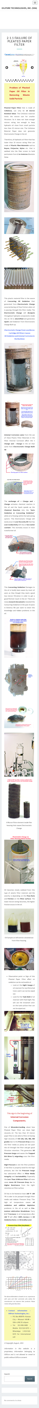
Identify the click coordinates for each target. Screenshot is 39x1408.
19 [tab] (22, 81)
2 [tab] (8, 80)
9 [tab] (25, 80)
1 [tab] (5, 80)
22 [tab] (29, 81)
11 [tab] (30, 80)
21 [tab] (27, 81)
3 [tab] (10, 80)
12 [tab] (33, 80)
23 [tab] (32, 81)
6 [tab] (18, 80)
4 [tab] (13, 80)
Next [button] (32, 67)
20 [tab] (24, 81)
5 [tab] (15, 80)
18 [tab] (19, 81)
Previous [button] (7, 67)
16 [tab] (14, 81)
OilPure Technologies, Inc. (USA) (19, 8)
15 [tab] (12, 81)
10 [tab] (28, 80)
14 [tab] (9, 81)
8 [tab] (23, 80)
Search (7, 1374)
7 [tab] (20, 80)
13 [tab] (7, 81)
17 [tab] (17, 81)
